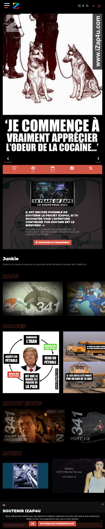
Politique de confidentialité (57, 523)
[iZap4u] (16, 6)
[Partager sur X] (91, 168)
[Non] (101, 521)
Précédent (8, 162)
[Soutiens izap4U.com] (83, 5)
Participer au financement (53, 242)
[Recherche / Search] (87, 5)
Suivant (98, 162)
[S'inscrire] (99, 6)
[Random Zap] (79, 5)
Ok (32, 523)
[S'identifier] (93, 6)
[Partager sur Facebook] (72, 168)
